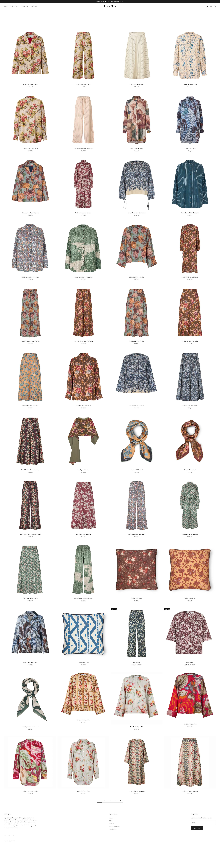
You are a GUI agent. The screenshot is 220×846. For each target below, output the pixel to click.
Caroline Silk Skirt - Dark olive (190, 341)
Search (111, 818)
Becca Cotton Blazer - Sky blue (30, 213)
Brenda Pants (136, 662)
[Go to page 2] (120, 800)
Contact (34, 6)
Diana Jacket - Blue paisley (137, 405)
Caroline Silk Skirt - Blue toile (30, 405)
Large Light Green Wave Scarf (30, 727)
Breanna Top (189, 662)
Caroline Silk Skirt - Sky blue (136, 341)
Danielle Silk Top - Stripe (83, 720)
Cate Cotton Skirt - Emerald (30, 598)
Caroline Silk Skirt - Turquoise (190, 791)
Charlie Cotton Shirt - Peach (30, 148)
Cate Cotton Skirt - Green (136, 84)
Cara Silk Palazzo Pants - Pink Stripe (83, 148)
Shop (5, 6)
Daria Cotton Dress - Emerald (190, 534)
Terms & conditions (114, 826)
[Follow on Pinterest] (14, 835)
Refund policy (112, 829)
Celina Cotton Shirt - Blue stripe (189, 213)
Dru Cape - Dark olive (83, 470)
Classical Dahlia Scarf (137, 470)
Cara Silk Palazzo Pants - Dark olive (83, 341)
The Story (25, 6)
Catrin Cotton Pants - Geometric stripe (30, 534)
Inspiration (14, 6)
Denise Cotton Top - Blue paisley (136, 213)
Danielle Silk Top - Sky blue (136, 277)
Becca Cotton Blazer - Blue (30, 662)
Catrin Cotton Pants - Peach (83, 84)
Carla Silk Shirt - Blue (190, 148)
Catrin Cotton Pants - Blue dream (136, 534)
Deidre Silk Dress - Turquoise (137, 791)
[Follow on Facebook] (5, 835)
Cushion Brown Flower (190, 598)
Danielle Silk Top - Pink (190, 724)
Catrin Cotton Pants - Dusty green (83, 598)
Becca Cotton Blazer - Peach (30, 84)
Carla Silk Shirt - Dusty (137, 148)
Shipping (111, 824)
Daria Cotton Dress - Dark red (83, 213)
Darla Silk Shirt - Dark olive (83, 405)
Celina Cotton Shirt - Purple (30, 791)
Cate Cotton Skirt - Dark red (83, 534)
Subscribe (197, 828)
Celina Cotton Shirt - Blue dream (30, 277)
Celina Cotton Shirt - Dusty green (83, 277)
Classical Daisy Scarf (190, 470)
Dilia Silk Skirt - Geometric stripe (30, 470)
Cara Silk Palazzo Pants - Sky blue (30, 341)
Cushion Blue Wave (83, 662)
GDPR (110, 821)
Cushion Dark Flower (136, 598)
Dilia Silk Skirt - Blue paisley (189, 405)
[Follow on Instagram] (9, 835)
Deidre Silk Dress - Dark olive (190, 277)
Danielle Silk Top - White (136, 727)
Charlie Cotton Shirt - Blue (190, 84)
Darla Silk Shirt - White (83, 791)
